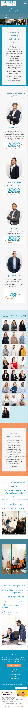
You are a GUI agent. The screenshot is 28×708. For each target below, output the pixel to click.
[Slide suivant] (25, 559)
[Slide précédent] (3, 559)
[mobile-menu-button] (25, 3)
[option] (14, 559)
